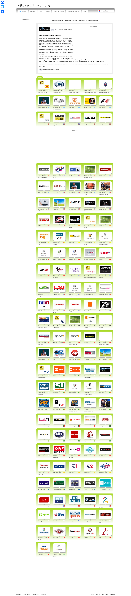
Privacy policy (35, 594)
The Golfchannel (73, 209)
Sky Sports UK (72, 124)
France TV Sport (103, 294)
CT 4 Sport (40, 521)
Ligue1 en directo (73, 259)
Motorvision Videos (73, 359)
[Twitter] (2, 7)
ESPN (70, 441)
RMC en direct (56, 294)
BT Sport (86, 124)
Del (54, 359)
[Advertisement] (42, 2)
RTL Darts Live (87, 107)
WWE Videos (102, 209)
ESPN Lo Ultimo (42, 456)
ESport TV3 (71, 242)
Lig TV (100, 537)
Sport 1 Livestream (58, 342)
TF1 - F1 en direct (42, 311)
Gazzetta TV (41, 426)
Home (92, 594)
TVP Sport (40, 554)
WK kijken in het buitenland (88, 20)
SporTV (40, 441)
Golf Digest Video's (42, 192)
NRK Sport (56, 506)
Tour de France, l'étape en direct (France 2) (90, 277)
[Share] (2, 12)
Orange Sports (87, 311)
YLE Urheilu (41, 506)
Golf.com (55, 192)
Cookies (43, 594)
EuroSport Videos (88, 259)
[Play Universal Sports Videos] (44, 29)
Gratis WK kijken (57, 20)
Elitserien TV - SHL (88, 489)
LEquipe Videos (72, 311)
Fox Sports (56, 441)
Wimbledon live (72, 325)
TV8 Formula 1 (57, 409)
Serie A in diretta (72, 392)
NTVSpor (71, 537)
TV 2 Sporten (72, 506)
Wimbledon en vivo (104, 225)
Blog (85, 11)
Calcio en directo (57, 259)
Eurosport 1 (71, 472)
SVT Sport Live (57, 472)
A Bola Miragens (73, 426)
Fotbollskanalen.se (58, 489)
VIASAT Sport (87, 506)
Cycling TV (102, 124)
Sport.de (86, 342)
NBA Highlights (103, 409)
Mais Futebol (87, 426)
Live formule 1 (102, 107)
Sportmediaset (102, 376)
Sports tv (86, 537)
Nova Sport (56, 521)
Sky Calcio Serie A (42, 409)
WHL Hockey (56, 225)
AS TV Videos (41, 275)
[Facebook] (2, 3)
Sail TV (70, 175)
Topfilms (112, 594)
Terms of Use (26, 594)
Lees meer (42, 66)
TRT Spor (55, 537)
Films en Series (59, 11)
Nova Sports (72, 521)
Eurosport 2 (87, 472)
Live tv (24, 11)
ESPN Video (102, 175)
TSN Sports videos (42, 225)
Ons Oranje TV (72, 107)
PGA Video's (56, 209)
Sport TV (55, 426)
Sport (48, 11)
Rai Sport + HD (72, 376)
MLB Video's (72, 192)
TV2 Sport (86, 456)
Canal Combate (103, 441)
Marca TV (101, 259)
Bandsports (102, 426)
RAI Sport (55, 376)
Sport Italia (55, 392)
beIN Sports (72, 275)
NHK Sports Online (88, 521)
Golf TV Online (103, 359)
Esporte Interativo (88, 441)
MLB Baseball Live (42, 107)
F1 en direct (102, 311)
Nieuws (32, 11)
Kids (40, 11)
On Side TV (102, 456)
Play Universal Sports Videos (50, 69)
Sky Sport (101, 392)
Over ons (18, 594)
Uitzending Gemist (73, 11)
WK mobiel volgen (70, 20)
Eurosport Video (103, 472)
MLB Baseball (41, 359)
